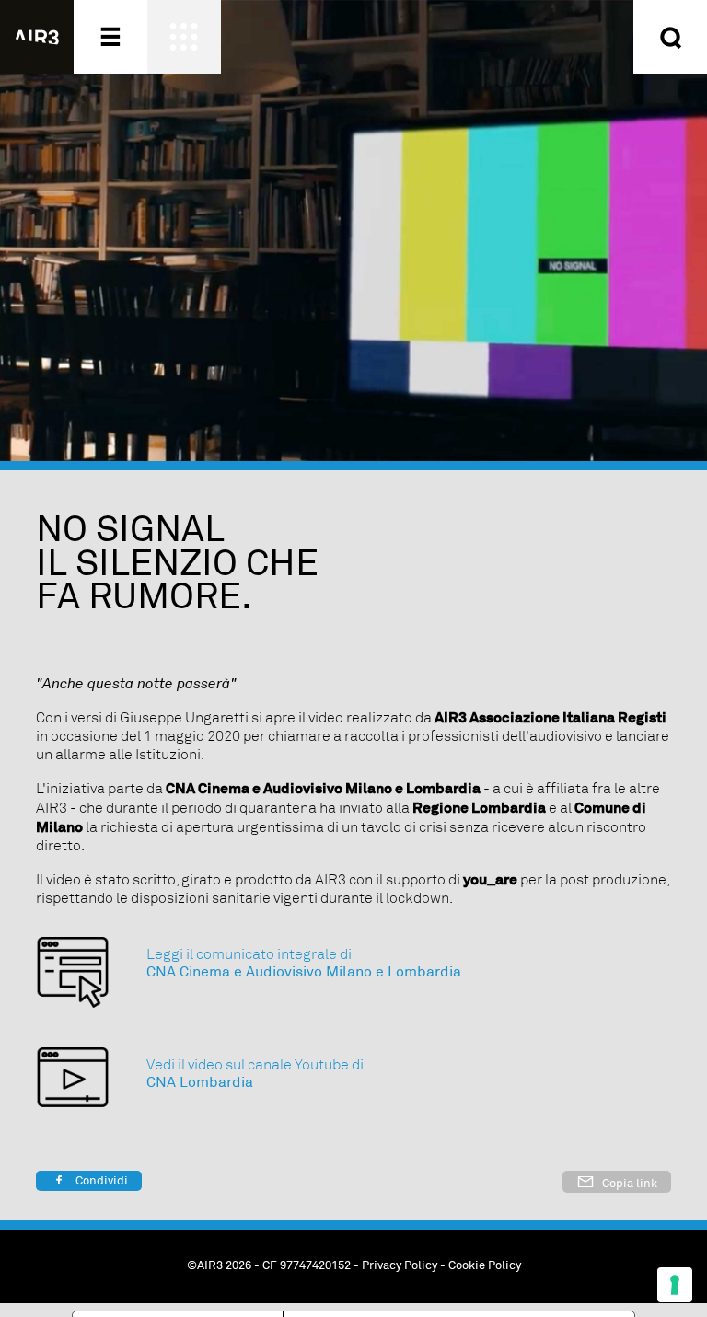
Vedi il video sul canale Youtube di (255, 1065)
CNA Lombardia (199, 1083)
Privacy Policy (399, 1266)
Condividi (100, 1180)
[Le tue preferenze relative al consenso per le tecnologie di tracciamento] (674, 1284)
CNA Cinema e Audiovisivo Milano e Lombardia (303, 972)
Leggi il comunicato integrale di (249, 954)
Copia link (628, 1183)
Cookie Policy (484, 1266)
